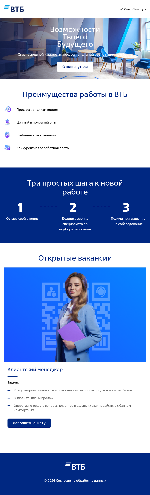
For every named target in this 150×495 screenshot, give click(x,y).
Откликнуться (75, 67)
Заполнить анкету (29, 423)
